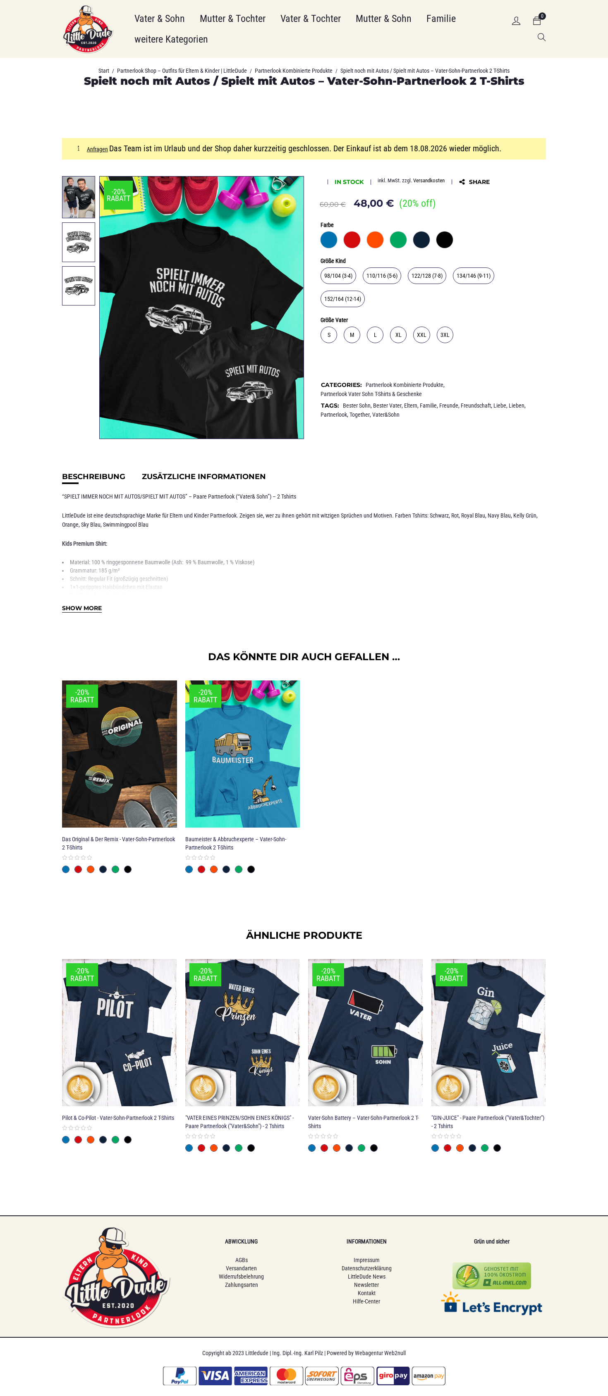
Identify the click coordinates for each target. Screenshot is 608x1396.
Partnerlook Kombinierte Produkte (294, 70)
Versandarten (241, 1268)
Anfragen (97, 149)
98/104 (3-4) (338, 275)
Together (359, 414)
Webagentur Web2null (380, 1353)
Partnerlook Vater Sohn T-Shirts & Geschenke (371, 394)
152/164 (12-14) (342, 299)
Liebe (499, 405)
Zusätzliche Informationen (204, 476)
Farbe (327, 225)
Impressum (367, 1260)
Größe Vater (334, 320)
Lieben (516, 405)
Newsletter (366, 1284)
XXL (421, 335)
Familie (428, 405)
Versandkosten (429, 180)
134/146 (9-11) (474, 275)
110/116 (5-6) (381, 275)
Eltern (410, 405)
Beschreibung (93, 476)
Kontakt (367, 1293)
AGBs (241, 1260)
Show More (82, 608)
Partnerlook (334, 414)
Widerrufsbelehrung (241, 1276)
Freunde (448, 405)
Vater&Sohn (386, 414)
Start (103, 70)
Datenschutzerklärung (367, 1268)
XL (398, 335)
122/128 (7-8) (427, 275)
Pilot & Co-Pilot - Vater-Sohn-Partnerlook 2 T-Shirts (118, 1117)
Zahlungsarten (241, 1284)
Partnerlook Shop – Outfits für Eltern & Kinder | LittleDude (182, 70)
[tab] (93, 476)
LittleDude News (366, 1276)
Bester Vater (387, 405)
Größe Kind (333, 261)
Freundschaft (476, 405)
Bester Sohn (357, 405)
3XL (445, 335)
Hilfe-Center (366, 1301)
